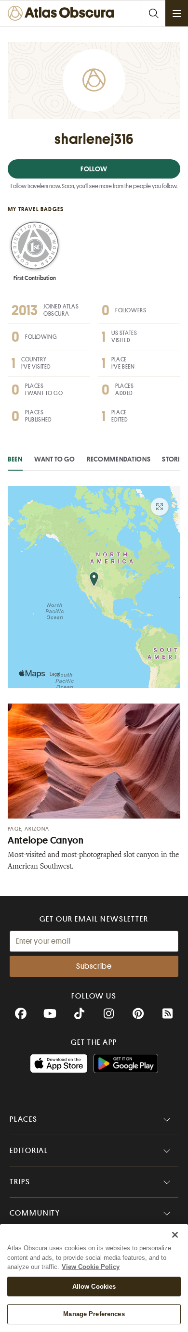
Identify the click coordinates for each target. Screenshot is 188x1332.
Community (35, 1213)
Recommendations (119, 459)
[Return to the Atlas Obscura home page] (63, 13)
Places (24, 1119)
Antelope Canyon (45, 840)
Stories (174, 459)
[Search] (153, 13)
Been (15, 459)
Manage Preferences (93, 1314)
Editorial (29, 1150)
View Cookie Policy (91, 1266)
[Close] (175, 1234)
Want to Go (54, 459)
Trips (20, 1182)
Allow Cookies (94, 1286)
